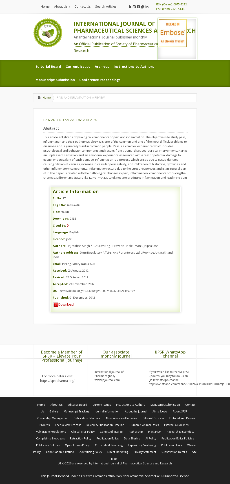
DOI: (56, 291)
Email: (57, 264)
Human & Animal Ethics (144, 425)
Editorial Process (153, 418)
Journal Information (107, 411)
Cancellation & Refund (60, 452)
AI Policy (151, 438)
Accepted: (60, 284)
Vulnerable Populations (51, 432)
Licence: (59, 239)
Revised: (59, 277)
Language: (61, 232)
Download (66, 304)
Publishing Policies (48, 445)
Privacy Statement (145, 452)
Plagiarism (154, 432)
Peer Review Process (68, 425)
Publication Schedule (87, 418)
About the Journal (136, 411)
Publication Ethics (108, 438)
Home (47, 97)
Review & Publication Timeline (105, 425)
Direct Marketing (117, 452)
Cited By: (59, 225)
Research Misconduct (180, 432)
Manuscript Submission (165, 405)
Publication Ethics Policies (177, 438)
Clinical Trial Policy (83, 432)
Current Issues (102, 405)
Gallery (53, 411)
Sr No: (57, 198)
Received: (60, 270)
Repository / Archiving (142, 445)
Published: (61, 297)
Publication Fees (171, 445)
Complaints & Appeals (50, 438)
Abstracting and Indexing (121, 418)
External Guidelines (176, 425)
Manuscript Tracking (76, 411)
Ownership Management (53, 418)
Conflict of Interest (111, 432)
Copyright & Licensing (109, 445)
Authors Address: (66, 252)
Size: (56, 212)
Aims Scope (160, 411)
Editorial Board (77, 405)
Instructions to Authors (130, 405)
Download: (61, 218)
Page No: (59, 205)
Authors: (59, 246)
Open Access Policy (77, 445)
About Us (56, 405)
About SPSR (180, 411)
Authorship (136, 432)
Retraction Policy (80, 438)
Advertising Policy (91, 452)
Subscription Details (174, 452)
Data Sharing (132, 438)
